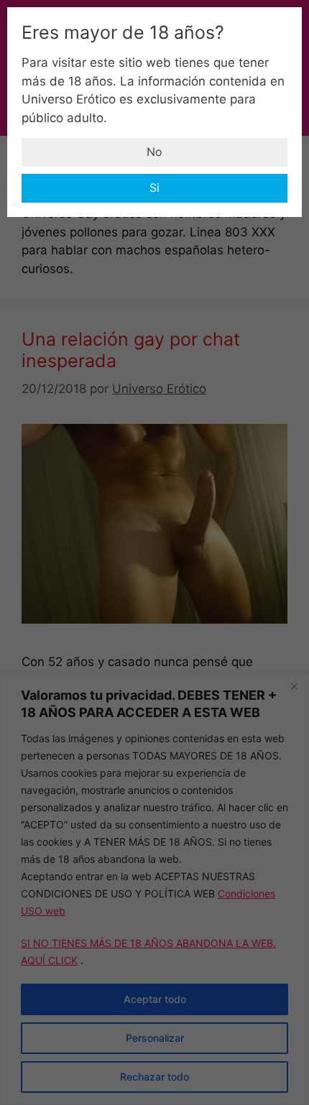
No (154, 151)
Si (154, 187)
